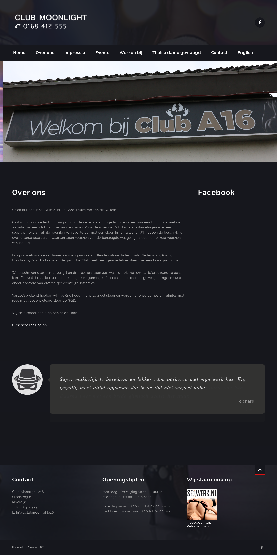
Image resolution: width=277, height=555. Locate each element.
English (245, 52)
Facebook (260, 22)
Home (19, 52)
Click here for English (29, 325)
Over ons (45, 52)
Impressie (74, 52)
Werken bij (131, 52)
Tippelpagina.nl (199, 522)
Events (102, 52)
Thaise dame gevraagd (176, 52)
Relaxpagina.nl (198, 526)
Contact (219, 52)
